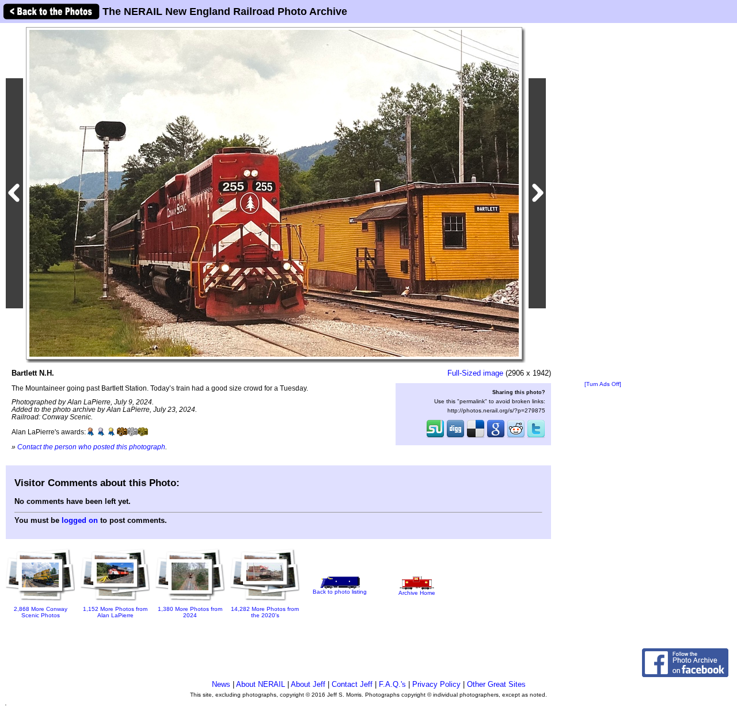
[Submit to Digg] (455, 437)
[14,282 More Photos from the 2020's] (265, 599)
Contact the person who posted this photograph (91, 446)
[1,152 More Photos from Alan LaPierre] (115, 601)
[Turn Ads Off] (602, 384)
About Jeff (308, 684)
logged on (80, 520)
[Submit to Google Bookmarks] (496, 437)
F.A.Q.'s (392, 684)
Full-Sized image (475, 373)
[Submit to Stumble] (435, 437)
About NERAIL (260, 684)
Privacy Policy (436, 684)
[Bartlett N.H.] (274, 193)
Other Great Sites (496, 684)
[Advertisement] (603, 202)
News (221, 684)
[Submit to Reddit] (516, 437)
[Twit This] (536, 437)
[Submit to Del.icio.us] (475, 437)
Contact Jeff (352, 684)
